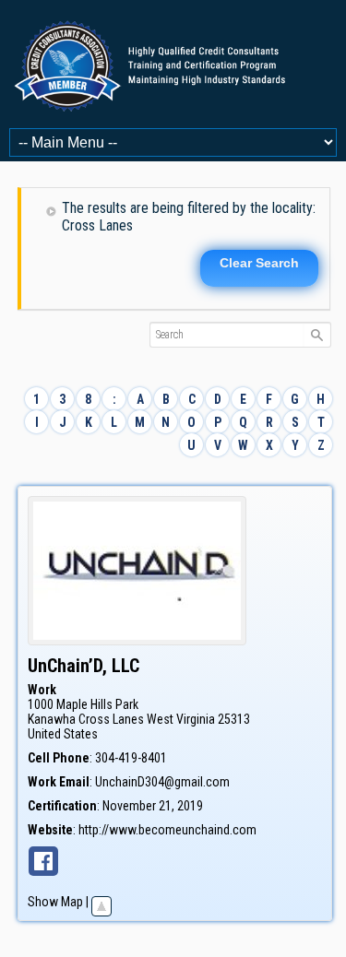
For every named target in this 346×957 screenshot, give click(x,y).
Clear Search (259, 262)
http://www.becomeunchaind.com (167, 829)
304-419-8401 (131, 757)
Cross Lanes (111, 719)
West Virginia (181, 719)
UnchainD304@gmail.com (162, 781)
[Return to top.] (101, 901)
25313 (234, 719)
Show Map (55, 901)
